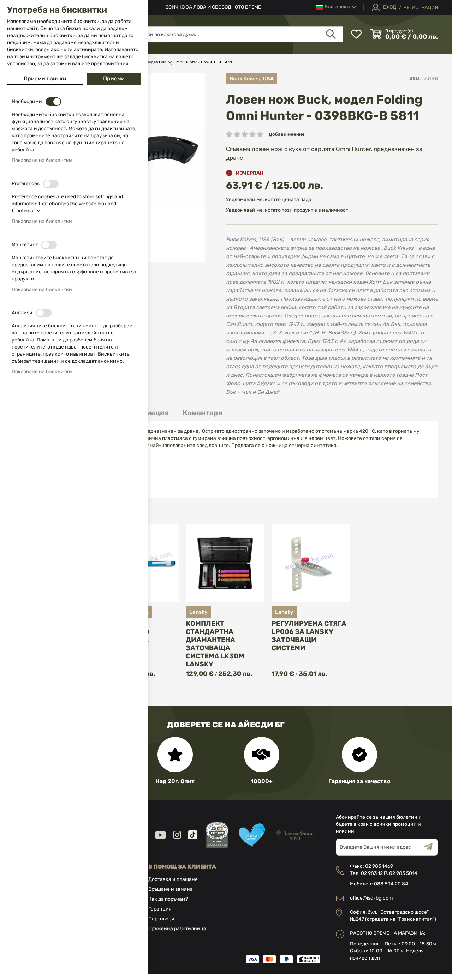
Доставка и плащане (173, 879)
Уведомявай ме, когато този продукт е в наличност (287, 210)
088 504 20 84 (391, 884)
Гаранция (160, 909)
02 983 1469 (379, 866)
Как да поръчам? (168, 899)
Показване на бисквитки (42, 160)
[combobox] (237, 34)
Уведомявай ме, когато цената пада (268, 199)
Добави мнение (287, 134)
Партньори (161, 919)
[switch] (53, 101)
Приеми (114, 78)
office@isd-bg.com (371, 898)
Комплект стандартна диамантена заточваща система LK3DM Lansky (215, 643)
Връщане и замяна (170, 889)
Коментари (203, 413)
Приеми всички (45, 78)
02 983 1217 (374, 873)
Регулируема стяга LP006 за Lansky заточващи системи (309, 635)
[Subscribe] (431, 847)
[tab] (203, 413)
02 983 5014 (403, 873)
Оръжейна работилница (177, 929)
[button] (336, 7)
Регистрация (420, 8)
